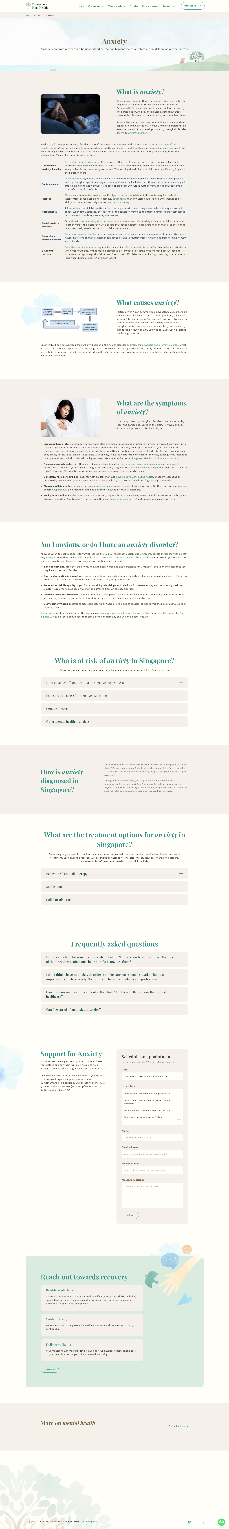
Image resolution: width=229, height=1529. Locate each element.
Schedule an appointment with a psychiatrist (147, 1093)
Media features (150, 6)
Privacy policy (90, 1521)
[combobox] (152, 1076)
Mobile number (131, 1163)
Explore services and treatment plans (143, 1117)
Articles (134, 6)
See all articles (177, 1426)
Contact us (190, 6)
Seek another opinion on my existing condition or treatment (149, 1102)
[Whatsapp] (221, 1522)
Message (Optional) (133, 1179)
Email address (130, 1147)
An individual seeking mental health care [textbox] (146, 1076)
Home (81, 6)
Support (167, 6)
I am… (125, 1069)
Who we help (115, 6)
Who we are (94, 6)
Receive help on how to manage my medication (148, 1110)
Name (125, 1130)
